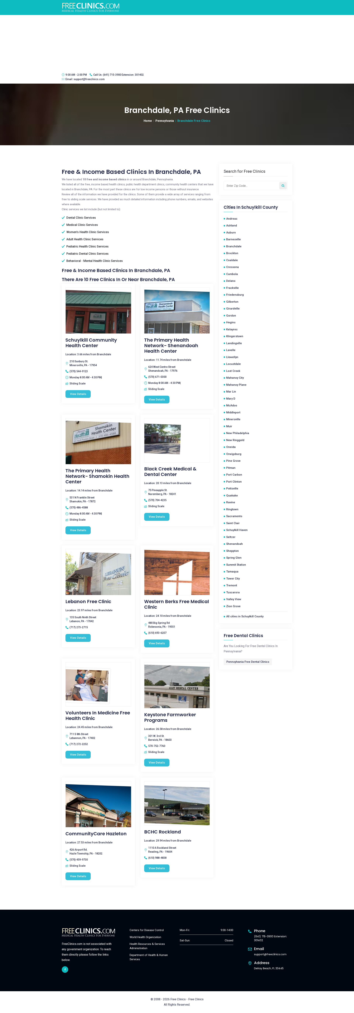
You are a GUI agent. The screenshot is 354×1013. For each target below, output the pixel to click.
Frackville (232, 288)
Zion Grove (233, 606)
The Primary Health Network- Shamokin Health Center (97, 476)
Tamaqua (232, 571)
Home (148, 121)
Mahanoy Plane (236, 384)
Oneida (231, 447)
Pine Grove (233, 460)
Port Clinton (234, 481)
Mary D (230, 398)
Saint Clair (233, 523)
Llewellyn (232, 357)
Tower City (233, 578)
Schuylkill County (259, 207)
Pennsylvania (164, 121)
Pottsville (232, 488)
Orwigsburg (233, 454)
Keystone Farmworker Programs (170, 717)
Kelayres (231, 329)
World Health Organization (145, 937)
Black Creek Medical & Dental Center (170, 471)
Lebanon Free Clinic (88, 601)
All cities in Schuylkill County (244, 616)
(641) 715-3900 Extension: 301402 (123, 74)
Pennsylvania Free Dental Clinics (247, 661)
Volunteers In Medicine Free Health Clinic (97, 715)
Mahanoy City (235, 377)
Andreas (231, 218)
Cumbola (232, 274)
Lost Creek (233, 371)
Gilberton (232, 301)
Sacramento (234, 516)
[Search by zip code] (283, 185)
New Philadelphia (237, 433)
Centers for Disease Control (147, 930)
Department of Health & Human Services (149, 957)
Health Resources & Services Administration (147, 946)
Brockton (232, 253)
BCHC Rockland (162, 832)
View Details (78, 394)
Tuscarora (233, 592)
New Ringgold (235, 440)
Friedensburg (235, 294)
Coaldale (232, 260)
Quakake (232, 495)
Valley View (233, 599)
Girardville (233, 308)
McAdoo (231, 405)
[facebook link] (65, 969)
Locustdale (233, 364)
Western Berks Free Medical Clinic (176, 604)
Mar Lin (231, 391)
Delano (230, 281)
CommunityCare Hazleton (96, 834)
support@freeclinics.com (89, 79)
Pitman (230, 467)
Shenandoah (234, 544)
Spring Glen (234, 557)
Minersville (233, 419)
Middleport (233, 412)
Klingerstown (234, 336)
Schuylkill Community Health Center (91, 342)
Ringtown (232, 509)
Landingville (234, 343)
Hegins (230, 322)
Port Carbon (234, 474)
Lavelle (230, 350)
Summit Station (236, 564)
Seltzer (230, 537)
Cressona (232, 267)
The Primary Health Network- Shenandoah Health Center (171, 345)
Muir (229, 426)
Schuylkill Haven (237, 530)
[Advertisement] (177, 42)
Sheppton (232, 551)
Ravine (230, 502)
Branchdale (234, 246)
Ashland (231, 225)
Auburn (231, 232)
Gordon (231, 315)
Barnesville (233, 239)
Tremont (231, 585)
